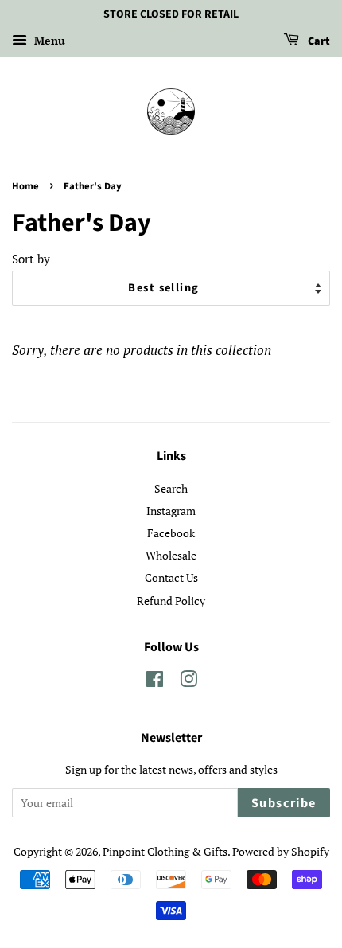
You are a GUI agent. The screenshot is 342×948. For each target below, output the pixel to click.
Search (171, 488)
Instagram (171, 510)
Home (25, 186)
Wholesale (171, 555)
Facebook (171, 532)
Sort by (31, 259)
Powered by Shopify (280, 851)
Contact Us (171, 577)
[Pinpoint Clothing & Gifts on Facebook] (155, 681)
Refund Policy (171, 600)
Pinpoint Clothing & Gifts (165, 851)
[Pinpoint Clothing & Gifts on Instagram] (188, 681)
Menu (48, 40)
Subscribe (284, 803)
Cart (317, 41)
